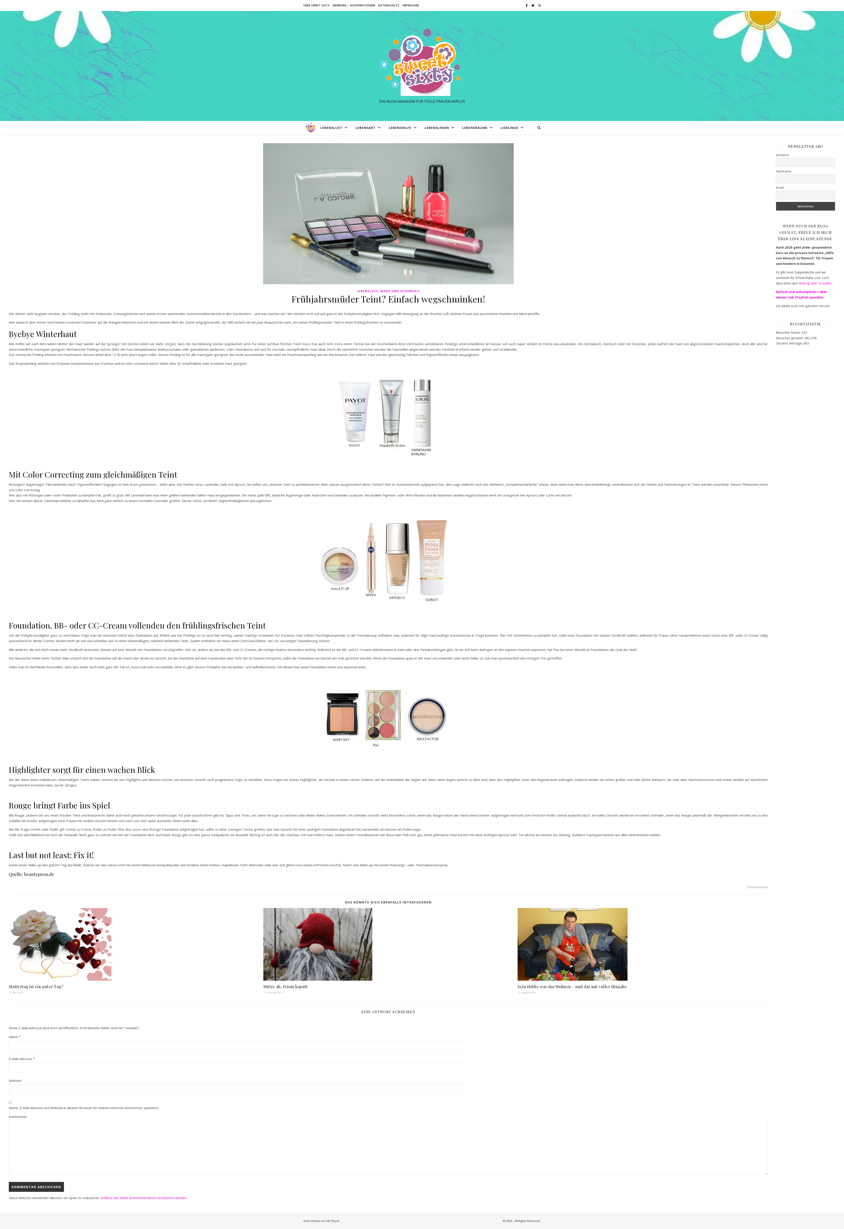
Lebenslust (331, 127)
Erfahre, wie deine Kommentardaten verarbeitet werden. (144, 1198)
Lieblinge (509, 127)
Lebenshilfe (400, 127)
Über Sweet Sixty (316, 5)
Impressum (411, 5)
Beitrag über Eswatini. (816, 283)
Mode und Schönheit (400, 291)
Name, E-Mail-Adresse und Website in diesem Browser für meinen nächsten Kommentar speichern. (84, 1108)
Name (14, 1037)
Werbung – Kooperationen (354, 5)
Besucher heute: (788, 332)
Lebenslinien (437, 127)
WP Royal (332, 1221)
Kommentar (18, 1116)
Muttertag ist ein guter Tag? (36, 986)
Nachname (783, 171)
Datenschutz (389, 5)
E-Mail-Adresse (22, 1059)
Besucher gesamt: (790, 338)
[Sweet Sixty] (422, 62)
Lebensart (366, 127)
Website (15, 1080)
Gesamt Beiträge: (790, 343)
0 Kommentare (757, 887)
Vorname (782, 155)
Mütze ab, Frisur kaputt (285, 986)
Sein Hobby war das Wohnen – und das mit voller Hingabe (572, 986)
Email (780, 187)
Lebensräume (474, 127)
